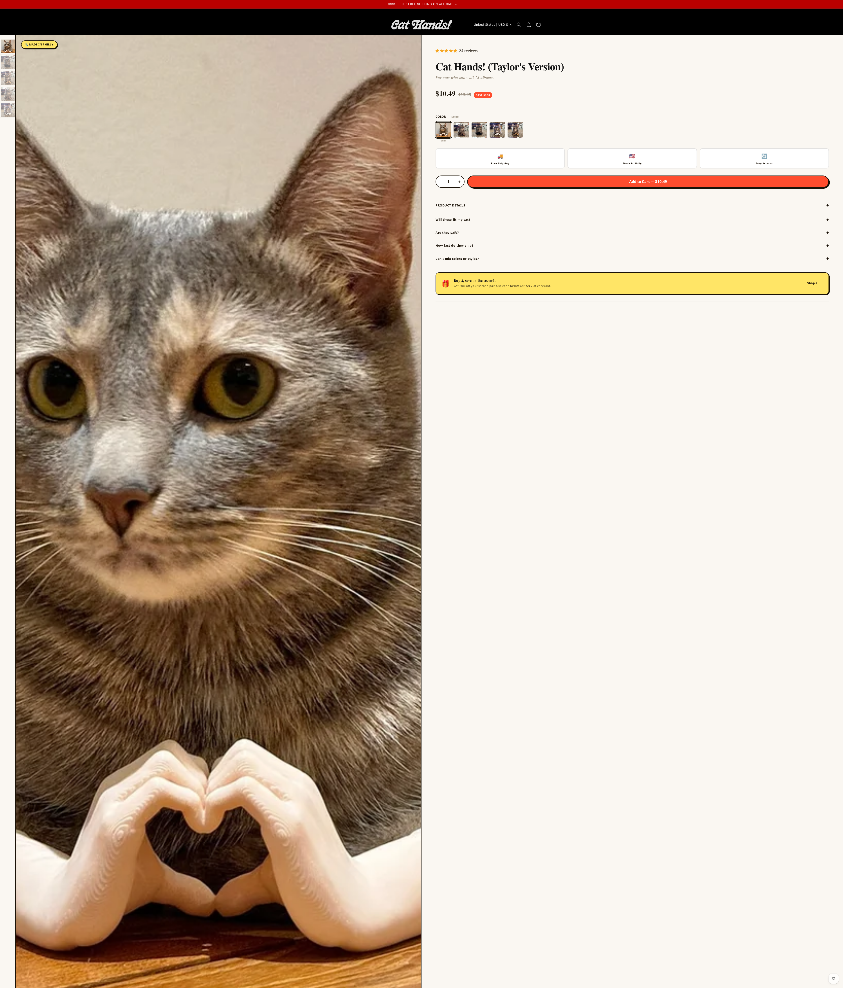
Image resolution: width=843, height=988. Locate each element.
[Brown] (461, 130)
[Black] (479, 130)
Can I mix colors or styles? (457, 259)
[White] (497, 130)
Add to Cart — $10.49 (648, 181)
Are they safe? (447, 232)
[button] (519, 24)
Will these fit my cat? (453, 219)
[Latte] (515, 130)
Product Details (450, 205)
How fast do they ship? (454, 245)
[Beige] (443, 130)
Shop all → (815, 283)
